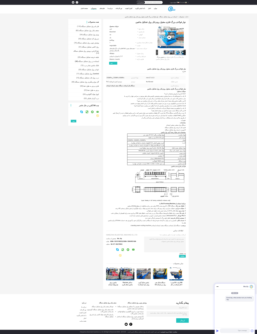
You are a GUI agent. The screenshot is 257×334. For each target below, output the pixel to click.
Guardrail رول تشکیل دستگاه (89, 74)
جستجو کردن (140, 2)
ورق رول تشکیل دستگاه (91, 35)
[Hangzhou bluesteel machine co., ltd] (171, 9)
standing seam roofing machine (141, 225)
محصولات (94, 8)
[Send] (217, 331)
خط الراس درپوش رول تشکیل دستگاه (86, 51)
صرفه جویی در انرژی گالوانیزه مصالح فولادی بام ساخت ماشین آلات (131, 312)
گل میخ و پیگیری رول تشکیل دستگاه (87, 82)
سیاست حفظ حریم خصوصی (169, 332)
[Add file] (252, 331)
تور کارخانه (119, 8)
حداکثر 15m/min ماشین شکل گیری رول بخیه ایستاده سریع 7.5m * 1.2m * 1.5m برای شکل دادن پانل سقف (127, 284)
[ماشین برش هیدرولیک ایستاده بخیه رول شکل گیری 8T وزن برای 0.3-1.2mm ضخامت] (113, 274)
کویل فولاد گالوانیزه (92, 94)
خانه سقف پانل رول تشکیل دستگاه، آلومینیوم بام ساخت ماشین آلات (100, 310)
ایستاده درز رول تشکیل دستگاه (168, 17)
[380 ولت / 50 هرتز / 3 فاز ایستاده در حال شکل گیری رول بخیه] (176, 274)
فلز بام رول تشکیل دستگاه (90, 26)
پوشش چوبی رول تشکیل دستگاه (88, 43)
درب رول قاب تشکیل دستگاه (89, 78)
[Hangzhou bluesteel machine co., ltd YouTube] (73, 2)
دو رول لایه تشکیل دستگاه (90, 39)
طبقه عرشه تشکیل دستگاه (90, 57)
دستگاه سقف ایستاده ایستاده (160, 225)
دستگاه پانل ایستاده (174, 225)
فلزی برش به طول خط (91, 86)
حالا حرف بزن (175, 2)
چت (111, 63)
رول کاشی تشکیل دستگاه (90, 47)
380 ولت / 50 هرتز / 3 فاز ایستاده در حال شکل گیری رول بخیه (176, 284)
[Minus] (217, 286)
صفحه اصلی (84, 8)
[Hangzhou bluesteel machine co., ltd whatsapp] (93, 112)
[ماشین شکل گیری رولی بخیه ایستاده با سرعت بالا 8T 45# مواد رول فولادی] (144, 274)
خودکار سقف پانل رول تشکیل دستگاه (102, 306)
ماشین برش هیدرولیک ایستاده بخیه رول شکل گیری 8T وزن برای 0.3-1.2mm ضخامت (113, 284)
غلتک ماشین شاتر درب (91, 65)
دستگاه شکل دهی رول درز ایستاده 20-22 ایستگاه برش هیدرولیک (160, 284)
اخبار (149, 8)
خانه (186, 17)
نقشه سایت (83, 321)
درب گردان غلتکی (93, 98)
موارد (155, 8)
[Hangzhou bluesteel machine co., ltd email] (98, 112)
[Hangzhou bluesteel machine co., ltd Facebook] (77, 2)
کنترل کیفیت (128, 8)
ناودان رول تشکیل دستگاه (90, 70)
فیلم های (102, 8)
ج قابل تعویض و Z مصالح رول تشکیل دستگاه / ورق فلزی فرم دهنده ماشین (130, 307)
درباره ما (110, 8)
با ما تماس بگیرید (140, 8)
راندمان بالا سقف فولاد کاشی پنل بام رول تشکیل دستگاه (101, 315)
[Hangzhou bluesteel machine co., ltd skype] (82, 112)
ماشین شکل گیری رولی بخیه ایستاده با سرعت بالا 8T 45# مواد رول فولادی (143, 284)
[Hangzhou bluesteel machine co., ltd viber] (98, 116)
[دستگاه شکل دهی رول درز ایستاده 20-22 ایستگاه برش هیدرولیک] (160, 274)
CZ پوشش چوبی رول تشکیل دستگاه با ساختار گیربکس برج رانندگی (130, 317)
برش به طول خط (93, 90)
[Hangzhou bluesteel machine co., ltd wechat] (88, 112)
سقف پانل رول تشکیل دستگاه (89, 30)
